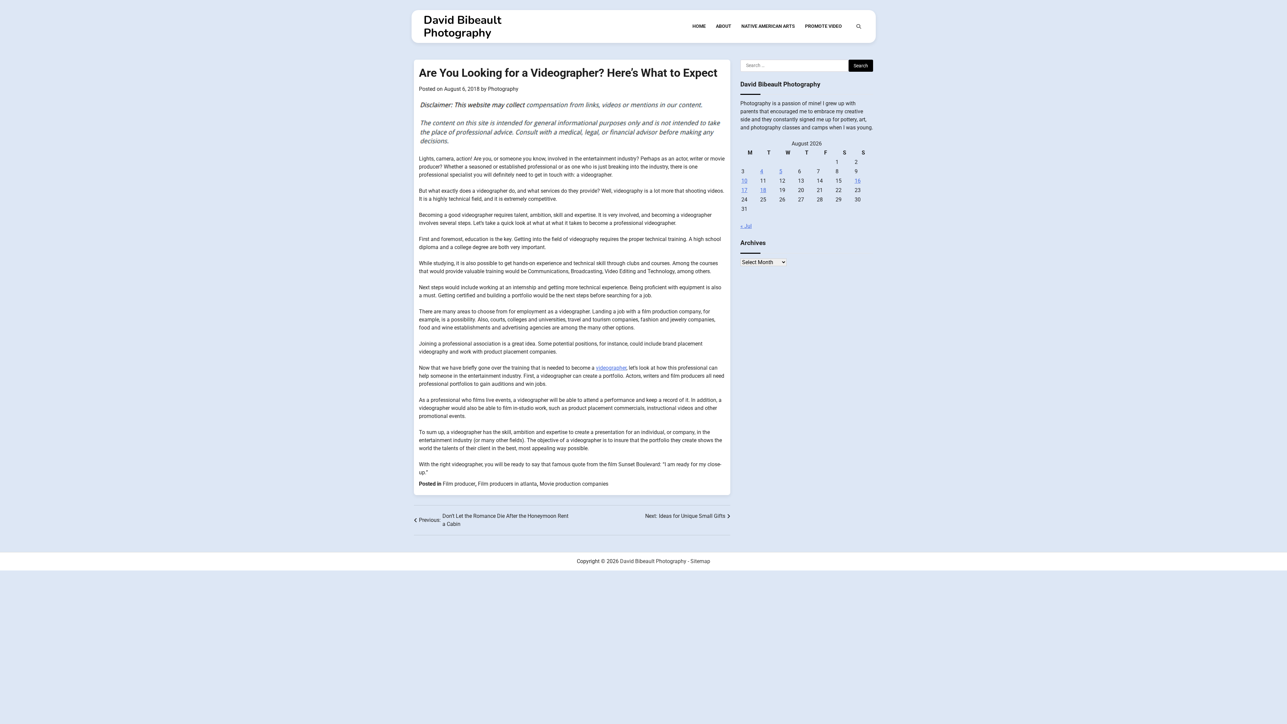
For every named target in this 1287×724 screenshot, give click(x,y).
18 (763, 190)
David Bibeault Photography (462, 26)
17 (744, 190)
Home (699, 26)
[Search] (859, 26)
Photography (503, 89)
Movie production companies (574, 484)
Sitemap (700, 561)
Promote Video (823, 26)
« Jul (746, 226)
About (723, 26)
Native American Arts (768, 26)
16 (858, 181)
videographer (611, 368)
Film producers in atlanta (507, 484)
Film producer (459, 484)
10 (744, 181)
